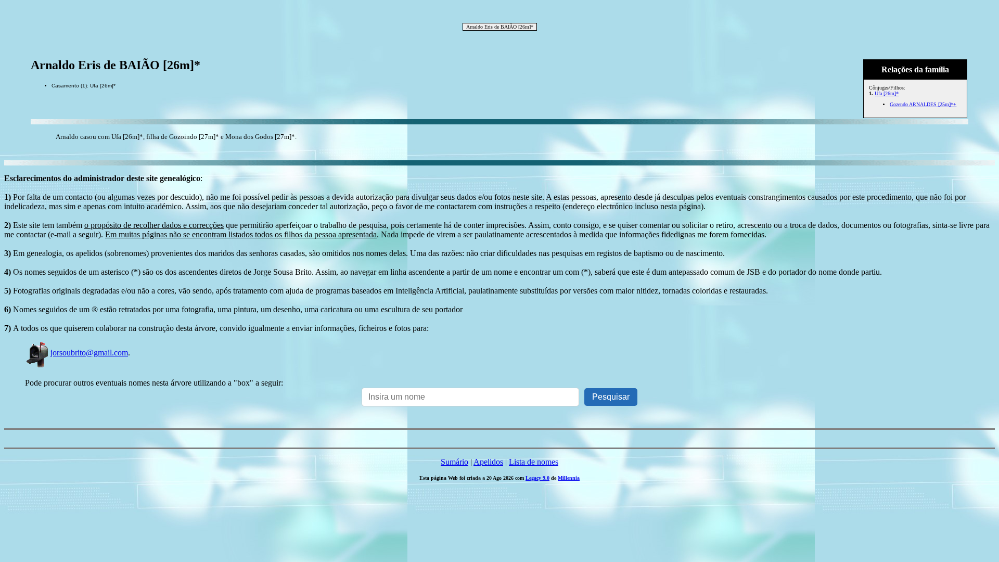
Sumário (454, 461)
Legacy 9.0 (537, 478)
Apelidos (488, 461)
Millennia (569, 478)
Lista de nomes (533, 461)
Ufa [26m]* (887, 93)
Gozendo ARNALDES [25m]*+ (923, 104)
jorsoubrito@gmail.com (89, 352)
